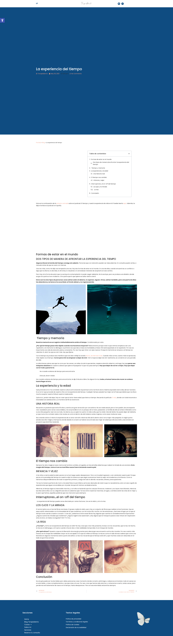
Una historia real (99, 174)
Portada (38, 142)
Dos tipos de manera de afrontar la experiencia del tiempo (111, 163)
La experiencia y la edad (99, 171)
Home (26, 619)
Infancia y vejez (98, 180)
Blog (43, 142)
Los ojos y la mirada (100, 187)
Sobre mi (27, 627)
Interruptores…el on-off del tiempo (103, 184)
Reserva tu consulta (32, 633)
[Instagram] (122, 4)
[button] (2, 20)
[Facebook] (119, 4)
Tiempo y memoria (100, 168)
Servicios (27, 630)
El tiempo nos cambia (99, 177)
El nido (114, 398)
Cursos (27, 624)
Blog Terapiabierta (31, 622)
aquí (124, 203)
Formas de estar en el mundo (101, 159)
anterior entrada (62, 203)
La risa (96, 190)
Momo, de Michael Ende (94, 356)
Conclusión (95, 193)
